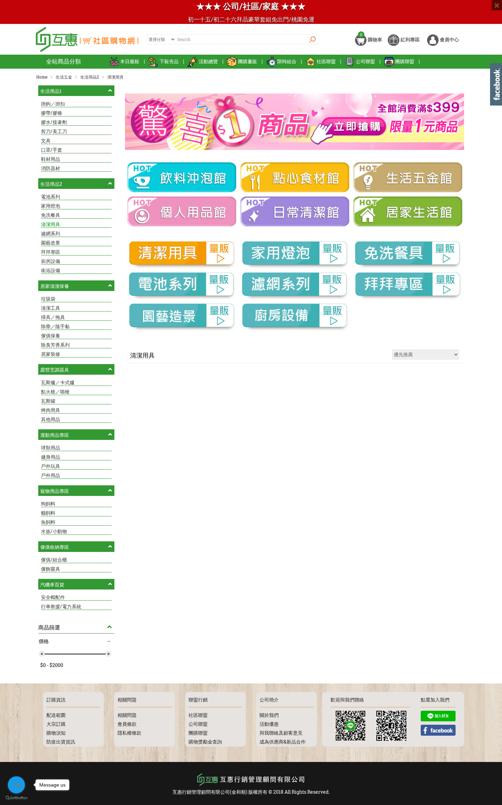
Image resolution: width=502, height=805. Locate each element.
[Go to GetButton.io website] (16, 798)
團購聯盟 (404, 61)
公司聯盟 (365, 61)
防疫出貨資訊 (60, 741)
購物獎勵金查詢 (205, 741)
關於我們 (269, 715)
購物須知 (56, 733)
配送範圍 (56, 715)
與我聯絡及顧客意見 (281, 733)
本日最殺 (129, 61)
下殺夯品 (169, 61)
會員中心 (449, 39)
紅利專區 (410, 39)
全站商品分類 (63, 61)
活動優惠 (269, 724)
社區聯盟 (326, 61)
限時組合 (286, 61)
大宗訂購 (56, 724)
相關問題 (127, 715)
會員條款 (127, 724)
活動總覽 (208, 61)
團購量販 (247, 61)
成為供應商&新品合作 (283, 741)
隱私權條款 (129, 733)
